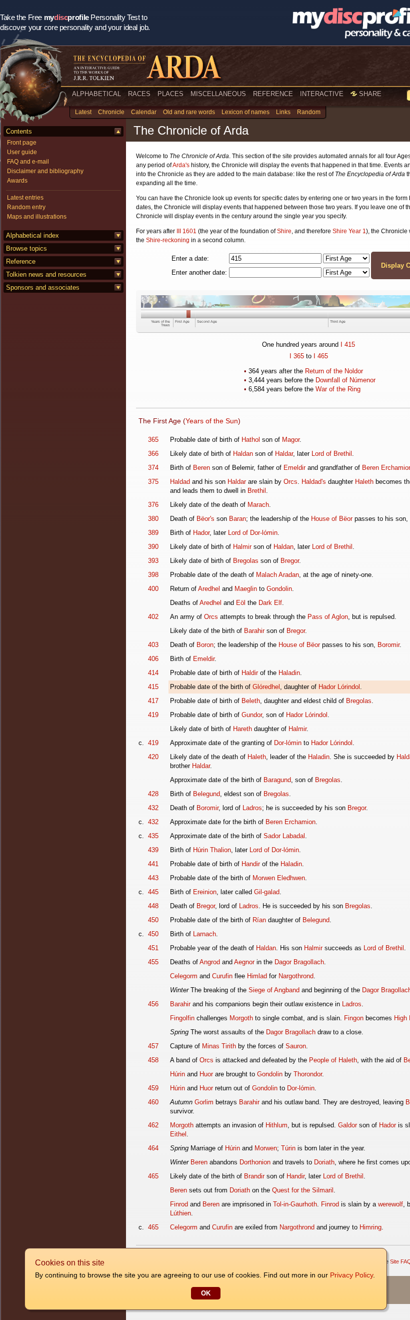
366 (153, 453)
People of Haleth (333, 1060)
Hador (201, 532)
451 (153, 948)
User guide (22, 152)
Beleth (251, 701)
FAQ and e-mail (28, 161)
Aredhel (209, 588)
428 (153, 794)
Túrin (288, 1148)
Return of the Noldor (334, 371)
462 (153, 1125)
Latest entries (25, 197)
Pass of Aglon (328, 616)
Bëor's (205, 518)
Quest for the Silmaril (303, 1190)
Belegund (206, 794)
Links (283, 112)
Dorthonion (255, 1162)
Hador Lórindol (339, 687)
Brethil (257, 490)
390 (153, 546)
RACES (139, 94)
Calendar (143, 112)
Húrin (177, 1074)
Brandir (254, 1176)
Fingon (354, 1018)
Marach (258, 504)
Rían (259, 920)
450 (153, 920)
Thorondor (308, 1074)
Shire (284, 231)
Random (308, 112)
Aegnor (244, 962)
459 (153, 1088)
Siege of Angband (274, 990)
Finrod (179, 1204)
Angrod (210, 962)
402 (153, 616)
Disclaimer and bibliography (45, 171)
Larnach (204, 934)
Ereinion (204, 892)
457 (153, 1046)
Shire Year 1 (349, 231)
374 (153, 467)
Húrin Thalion (212, 850)
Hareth (242, 729)
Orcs (291, 481)
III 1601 (186, 231)
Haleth (364, 481)
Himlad (257, 976)
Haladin (289, 673)
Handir (251, 864)
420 (153, 757)
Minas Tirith (219, 1046)
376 (153, 504)
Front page (21, 142)
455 (153, 962)
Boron (205, 644)
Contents (19, 131)
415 (349, 344)
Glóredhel (266, 687)
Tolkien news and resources (46, 274)
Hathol (251, 439)
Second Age (207, 321)
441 (153, 864)
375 (153, 481)
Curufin (222, 976)
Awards (17, 180)
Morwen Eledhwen (278, 878)
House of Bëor (331, 518)
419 (153, 715)
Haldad (180, 481)
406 (153, 659)
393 (153, 560)
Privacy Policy (351, 1275)
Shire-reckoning (168, 240)
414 (153, 673)
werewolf (390, 1204)
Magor (291, 439)
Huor (206, 1074)
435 (153, 836)
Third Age (338, 321)
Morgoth (241, 1018)
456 (153, 1004)
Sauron (296, 1046)
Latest (83, 112)
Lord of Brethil (332, 453)
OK (205, 1293)
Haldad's (314, 481)
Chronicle (111, 112)
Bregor (289, 560)
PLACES (171, 94)
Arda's (181, 165)
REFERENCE (273, 94)
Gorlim (204, 1102)
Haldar (284, 453)
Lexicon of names (246, 112)
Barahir (254, 630)
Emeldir (295, 467)
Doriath (324, 1162)
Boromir (389, 644)
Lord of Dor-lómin (253, 532)
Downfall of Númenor (346, 380)
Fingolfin (182, 1018)
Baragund (277, 780)
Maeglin (245, 588)
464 (153, 1148)
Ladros (252, 808)
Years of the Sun (212, 421)
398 (153, 574)
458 (153, 1060)
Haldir (250, 673)
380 (153, 518)
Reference (21, 261)
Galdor (347, 1125)
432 (153, 808)
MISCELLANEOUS (218, 94)
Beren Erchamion (291, 822)
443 (153, 878)
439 (153, 850)
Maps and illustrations (36, 216)
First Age (182, 321)
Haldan (243, 453)
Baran (237, 518)
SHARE (369, 94)
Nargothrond (296, 976)
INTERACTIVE (322, 94)
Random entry (26, 207)
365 (299, 356)
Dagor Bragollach (299, 962)
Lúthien (180, 1213)
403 (153, 644)
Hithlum (277, 1125)
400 (153, 588)
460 (153, 1102)
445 (153, 892)
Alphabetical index (32, 235)
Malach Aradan (277, 574)
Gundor (252, 715)
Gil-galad (267, 892)
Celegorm (184, 976)
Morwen (265, 1148)
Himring (371, 1227)
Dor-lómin (288, 743)
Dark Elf (270, 602)
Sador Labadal (284, 836)
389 (153, 532)
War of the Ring (338, 389)
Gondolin (279, 588)
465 (323, 356)
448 (153, 906)
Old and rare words (189, 112)
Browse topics (26, 248)
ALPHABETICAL (96, 94)
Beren (201, 467)
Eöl (241, 602)
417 (153, 701)
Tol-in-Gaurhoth (295, 1204)
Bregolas (245, 560)
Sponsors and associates (43, 287)
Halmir (242, 546)
